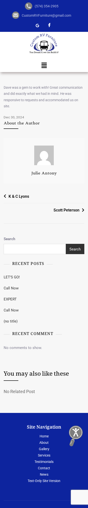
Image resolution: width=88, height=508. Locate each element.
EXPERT (10, 299)
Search (9, 239)
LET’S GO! (12, 277)
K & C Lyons (19, 196)
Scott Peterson (66, 210)
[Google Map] (37, 26)
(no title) (11, 321)
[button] (44, 65)
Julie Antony (44, 173)
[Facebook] (49, 26)
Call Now (11, 288)
